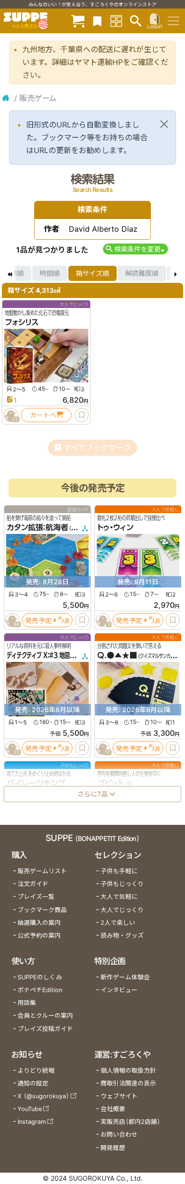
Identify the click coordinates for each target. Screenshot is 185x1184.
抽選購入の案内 (39, 922)
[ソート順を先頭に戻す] (9, 273)
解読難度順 (141, 273)
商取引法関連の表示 (128, 1083)
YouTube (30, 1108)
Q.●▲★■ (117, 655)
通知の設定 (33, 1083)
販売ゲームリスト (42, 871)
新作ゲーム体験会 (125, 977)
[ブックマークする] (81, 415)
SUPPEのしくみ (40, 977)
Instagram (32, 1121)
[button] (135, 249)
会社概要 (113, 1108)
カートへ (43, 415)
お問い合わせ (119, 1134)
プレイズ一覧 (36, 896)
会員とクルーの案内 (45, 1015)
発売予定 (38, 620)
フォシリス (22, 322)
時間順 (50, 273)
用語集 (27, 1002)
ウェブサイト (119, 1096)
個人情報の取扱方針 (128, 1070)
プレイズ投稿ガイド (45, 1028)
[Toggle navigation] (173, 20)
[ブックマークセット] (97, 20)
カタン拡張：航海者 (37, 527)
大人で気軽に (119, 896)
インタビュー (119, 990)
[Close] (164, 124)
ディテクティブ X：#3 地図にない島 (49, 655)
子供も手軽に (119, 871)
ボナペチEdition (40, 990)
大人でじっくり (122, 909)
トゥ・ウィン (115, 527)
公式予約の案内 (39, 935)
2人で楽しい (118, 922)
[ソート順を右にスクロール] (175, 273)
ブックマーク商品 (42, 909)
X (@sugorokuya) (43, 1096)
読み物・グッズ (122, 935)
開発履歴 (113, 1147)
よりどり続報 (36, 1070)
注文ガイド (33, 883)
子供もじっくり (122, 883)
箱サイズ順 (92, 273)
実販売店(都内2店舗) (130, 1121)
